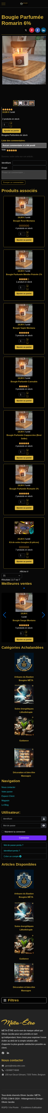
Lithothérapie (26, 712)
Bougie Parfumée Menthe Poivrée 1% (24, 274)
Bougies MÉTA (26, 680)
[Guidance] (24, 726)
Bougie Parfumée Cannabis (24, 382)
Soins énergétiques (24, 709)
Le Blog (5, 805)
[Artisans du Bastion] (24, 662)
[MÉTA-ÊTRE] (24, 3)
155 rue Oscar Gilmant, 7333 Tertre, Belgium (25, 1075)
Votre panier (7, 792)
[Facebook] (3, 1053)
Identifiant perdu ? (12, 851)
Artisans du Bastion (24, 677)
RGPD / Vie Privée (10, 1107)
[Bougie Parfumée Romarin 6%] (24, 60)
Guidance (24, 741)
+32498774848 (12, 1070)
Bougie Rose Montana (24, 221)
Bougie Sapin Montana (24, 328)
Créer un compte (11, 856)
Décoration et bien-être (24, 772)
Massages (26, 776)
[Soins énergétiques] (24, 694)
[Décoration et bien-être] (24, 758)
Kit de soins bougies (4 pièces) (24, 542)
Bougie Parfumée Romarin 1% (24, 489)
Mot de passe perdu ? (13, 845)
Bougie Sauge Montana (24, 620)
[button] (4, 615)
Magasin (5, 800)
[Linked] (8, 1053)
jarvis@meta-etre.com (15, 1066)
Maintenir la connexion (15, 832)
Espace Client (8, 796)
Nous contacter (8, 787)
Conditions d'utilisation (31, 1107)
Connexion (24, 838)
